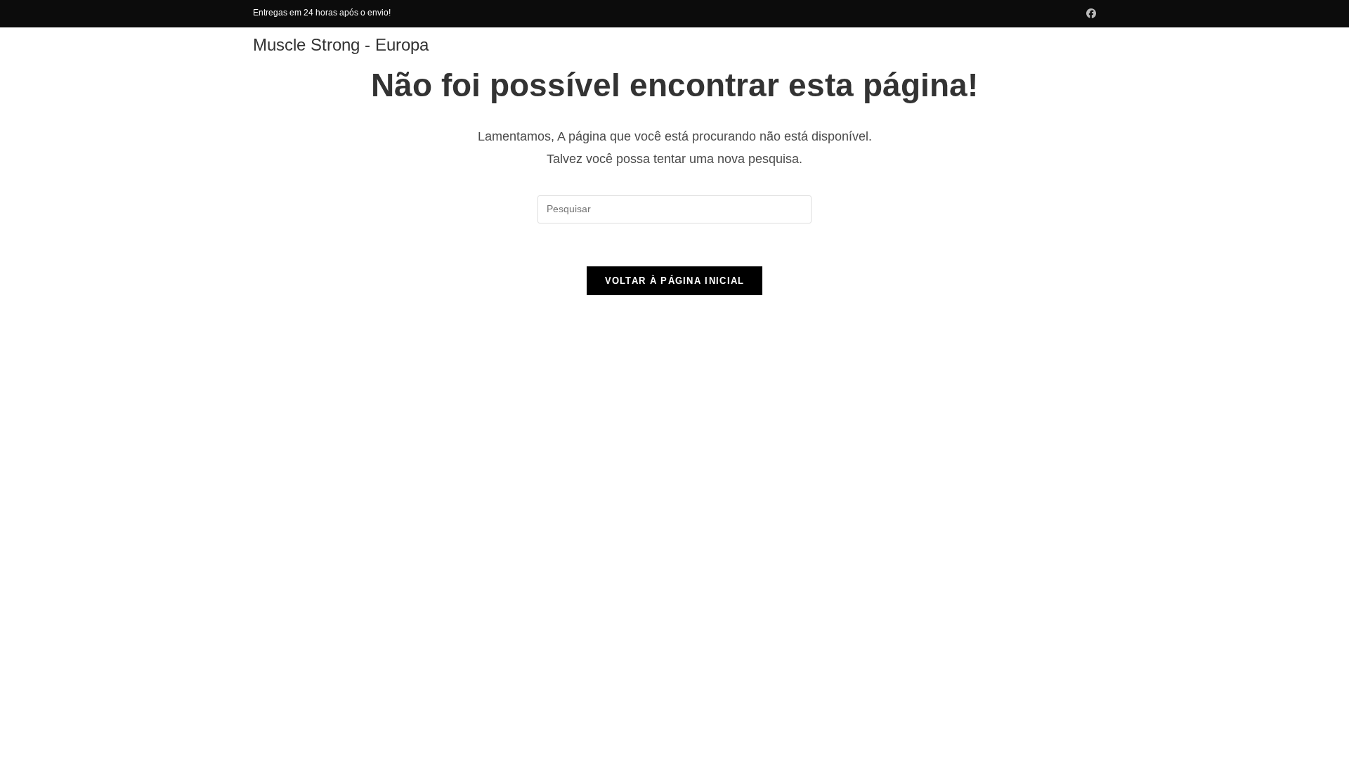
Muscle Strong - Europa (341, 44)
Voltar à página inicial (675, 280)
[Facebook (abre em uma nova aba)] (1089, 13)
